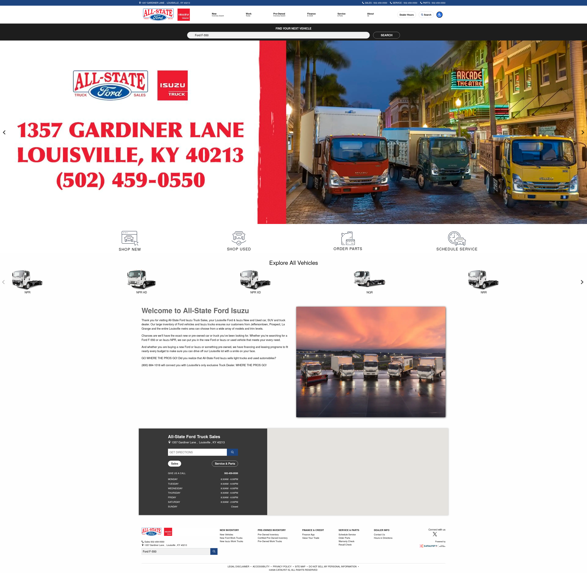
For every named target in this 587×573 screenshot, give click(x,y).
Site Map (300, 566)
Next (583, 132)
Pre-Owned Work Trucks (270, 541)
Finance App (308, 534)
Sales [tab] (174, 463)
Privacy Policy (282, 566)
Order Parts (344, 537)
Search (386, 35)
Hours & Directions (383, 537)
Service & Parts (349, 530)
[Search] (214, 551)
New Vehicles (226, 534)
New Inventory (229, 530)
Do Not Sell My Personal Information (333, 566)
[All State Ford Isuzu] (166, 14)
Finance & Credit (313, 530)
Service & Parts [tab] (225, 463)
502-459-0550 (231, 473)
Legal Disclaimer (239, 566)
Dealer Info (381, 530)
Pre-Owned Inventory (272, 530)
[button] (218, 14)
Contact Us (379, 534)
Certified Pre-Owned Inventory (273, 537)
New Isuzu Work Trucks (231, 541)
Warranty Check (346, 541)
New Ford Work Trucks (231, 537)
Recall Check (345, 544)
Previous (4, 132)
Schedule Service (347, 534)
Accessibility (261, 566)
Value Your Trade (310, 537)
